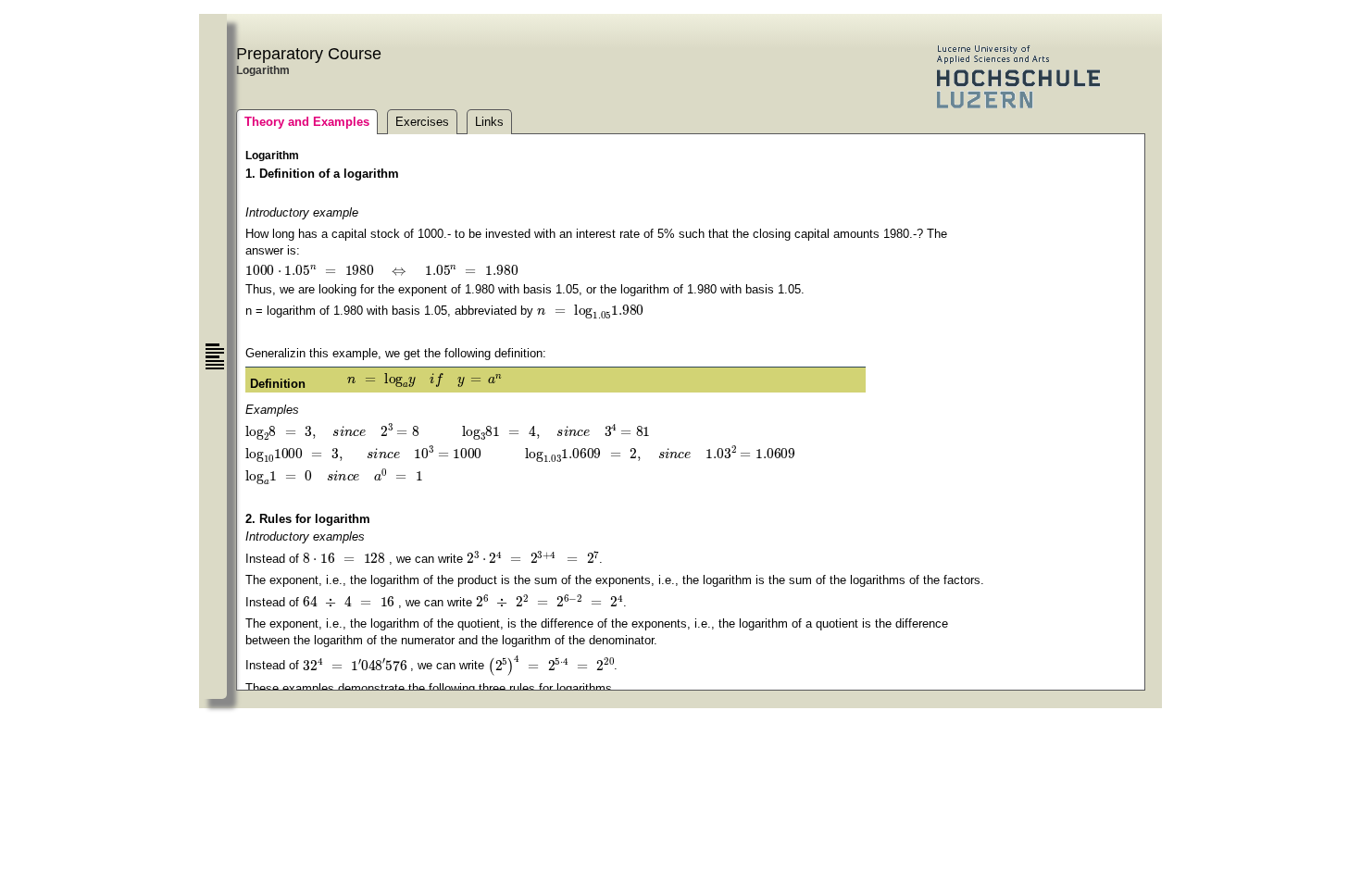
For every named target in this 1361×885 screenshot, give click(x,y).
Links (489, 122)
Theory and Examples (306, 122)
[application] (381, 270)
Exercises (422, 122)
